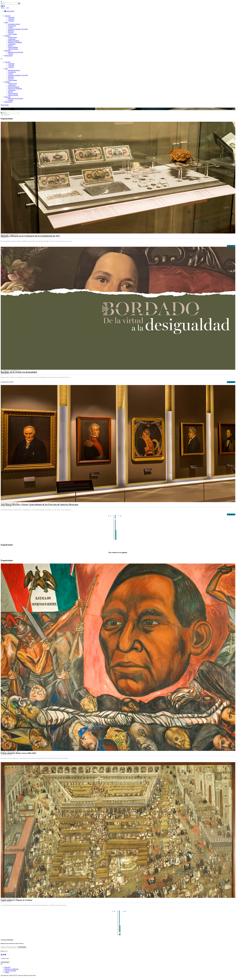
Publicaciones (8, 55)
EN (8, 8)
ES (3, 8)
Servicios (10, 32)
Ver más (231, 246)
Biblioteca (11, 30)
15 (115, 539)
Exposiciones (12, 26)
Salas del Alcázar (13, 49)
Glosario (10, 54)
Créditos (6, 972)
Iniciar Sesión (10, 11)
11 (115, 532)
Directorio (7, 967)
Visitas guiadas (12, 34)
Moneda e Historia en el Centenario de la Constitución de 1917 (30, 236)
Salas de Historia (13, 47)
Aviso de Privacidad (10, 970)
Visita (6, 22)
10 (115, 530)
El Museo (7, 35)
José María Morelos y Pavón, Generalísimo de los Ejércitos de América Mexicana (39, 504)
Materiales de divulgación (15, 52)
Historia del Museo (13, 40)
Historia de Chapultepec (15, 42)
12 (115, 534)
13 (115, 535)
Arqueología (11, 44)
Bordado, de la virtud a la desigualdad (19, 372)
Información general (14, 24)
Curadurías (11, 17)
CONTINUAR (22, 947)
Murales (10, 45)
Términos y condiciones (11, 969)
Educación (7, 50)
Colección (7, 16)
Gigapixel (11, 21)
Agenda (10, 27)
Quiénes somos (12, 37)
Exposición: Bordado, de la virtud (18, 29)
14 (115, 537)
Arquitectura (11, 39)
